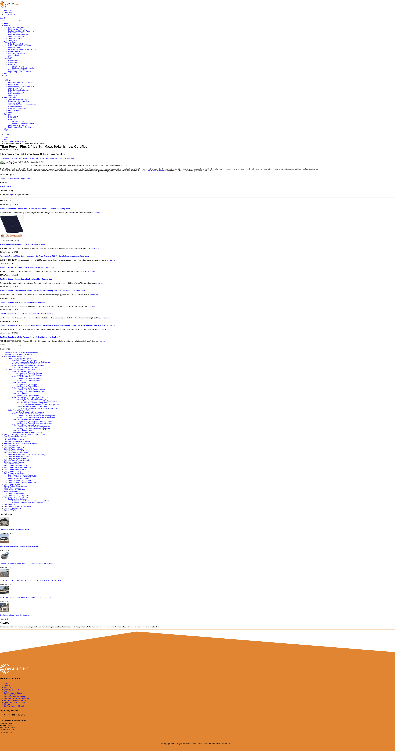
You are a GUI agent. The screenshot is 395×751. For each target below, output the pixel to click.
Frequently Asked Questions (14, 356)
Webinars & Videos (15, 48)
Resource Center (10, 42)
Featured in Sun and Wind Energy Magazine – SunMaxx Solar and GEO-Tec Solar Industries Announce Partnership (44, 256)
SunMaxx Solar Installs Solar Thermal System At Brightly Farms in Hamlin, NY (30, 337)
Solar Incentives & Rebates (14, 462)
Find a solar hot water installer (23, 68)
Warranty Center (14, 55)
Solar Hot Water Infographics (14, 447)
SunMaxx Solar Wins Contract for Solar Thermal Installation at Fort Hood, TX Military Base (35, 209)
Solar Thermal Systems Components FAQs (24, 369)
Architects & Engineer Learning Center (22, 49)
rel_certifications (48, 158)
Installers (11, 64)
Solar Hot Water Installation (14, 449)
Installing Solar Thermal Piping (27, 386)
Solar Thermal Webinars (13, 693)
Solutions (7, 59)
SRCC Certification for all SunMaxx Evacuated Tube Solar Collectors (26, 314)
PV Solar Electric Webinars (14, 440)
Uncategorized (9, 504)
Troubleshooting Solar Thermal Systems (27, 432)
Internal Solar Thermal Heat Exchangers (31, 399)
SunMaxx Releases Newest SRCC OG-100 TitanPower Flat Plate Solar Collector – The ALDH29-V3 (30, 581)
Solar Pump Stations (15, 38)
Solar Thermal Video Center (14, 473)
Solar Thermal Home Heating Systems (26, 419)
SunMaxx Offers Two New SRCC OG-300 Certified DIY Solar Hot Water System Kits (26, 598)
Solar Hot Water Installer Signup (15, 697)
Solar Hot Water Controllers (18, 35)
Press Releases (10, 438)
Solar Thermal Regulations (22, 430)
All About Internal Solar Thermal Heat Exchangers (39, 401)
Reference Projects (15, 51)
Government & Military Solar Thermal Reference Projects (24, 434)
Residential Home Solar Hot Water (16, 698)
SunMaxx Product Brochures (18, 495)
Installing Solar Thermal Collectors (29, 375)
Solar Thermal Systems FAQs (19, 410)
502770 (38, 158)
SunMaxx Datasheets (16, 493)
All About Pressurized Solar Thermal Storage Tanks (39, 408)
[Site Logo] (10, 7)
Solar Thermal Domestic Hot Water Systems (28, 414)
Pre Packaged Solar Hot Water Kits (21, 31)
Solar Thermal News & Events (24, 158)
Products (7, 25)
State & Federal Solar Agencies (15, 486)
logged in (12, 195)
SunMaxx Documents (12, 492)
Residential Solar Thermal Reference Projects (21, 443)
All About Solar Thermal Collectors (29, 373)
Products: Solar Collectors (17, 499)
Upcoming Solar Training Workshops (17, 506)
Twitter (10, 179)
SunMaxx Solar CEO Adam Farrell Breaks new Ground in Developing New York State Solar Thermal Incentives (42, 291)
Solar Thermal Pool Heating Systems (25, 425)
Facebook (3, 179)
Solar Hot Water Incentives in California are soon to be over (19, 546)
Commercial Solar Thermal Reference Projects (21, 353)
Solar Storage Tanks (15, 33)
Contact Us (8, 12)
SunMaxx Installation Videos (18, 479)
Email (29, 179)
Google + (23, 179)
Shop (6, 73)
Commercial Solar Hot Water (14, 702)
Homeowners (13, 61)
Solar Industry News (11, 464)
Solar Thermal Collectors (21, 371)
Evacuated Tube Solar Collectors (20, 27)
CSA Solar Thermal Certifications (24, 360)
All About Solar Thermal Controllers (29, 379)
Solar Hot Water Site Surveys (18, 456)
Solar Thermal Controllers (21, 377)
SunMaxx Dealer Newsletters (14, 490)
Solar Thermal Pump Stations (23, 388)
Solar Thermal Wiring (12, 484)
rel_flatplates (59, 158)
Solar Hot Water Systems (17, 458)
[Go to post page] (12, 238)
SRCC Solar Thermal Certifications (25, 367)
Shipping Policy (10, 695)
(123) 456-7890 (9, 14)
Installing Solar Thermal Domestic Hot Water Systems (35, 417)
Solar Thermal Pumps (20, 393)
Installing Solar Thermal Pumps (27, 395)
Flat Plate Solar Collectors (17, 29)
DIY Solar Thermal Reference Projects (18, 354)
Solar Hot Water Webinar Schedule (17, 460)
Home (6, 23)
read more (98, 213)
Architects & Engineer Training (15, 700)
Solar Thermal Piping (16, 36)
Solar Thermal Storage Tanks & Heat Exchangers (30, 397)
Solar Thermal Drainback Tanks (15, 466)
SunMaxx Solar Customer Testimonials (22, 482)
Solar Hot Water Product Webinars (16, 451)
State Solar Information (12, 488)
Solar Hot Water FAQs (12, 445)
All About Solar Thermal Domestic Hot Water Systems (35, 416)
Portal (10, 57)
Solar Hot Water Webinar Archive (16, 453)
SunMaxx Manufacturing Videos (19, 480)
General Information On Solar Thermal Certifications (31, 362)
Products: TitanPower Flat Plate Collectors (27, 503)
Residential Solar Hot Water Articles (17, 442)
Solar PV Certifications (12, 508)
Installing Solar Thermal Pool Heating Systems (33, 429)
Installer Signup (18, 66)
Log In (6, 134)
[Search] (20, 20)
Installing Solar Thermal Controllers (29, 380)
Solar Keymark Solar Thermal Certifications (28, 366)
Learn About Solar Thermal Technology (22, 475)
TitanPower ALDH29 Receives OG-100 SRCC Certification (22, 244)
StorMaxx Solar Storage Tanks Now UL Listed (14, 615)
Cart (5, 75)
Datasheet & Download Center (19, 46)
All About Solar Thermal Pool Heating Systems (33, 427)
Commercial (12, 62)
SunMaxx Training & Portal (14, 706)
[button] (2, 18)
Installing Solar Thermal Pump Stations (30, 392)
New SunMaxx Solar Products (15, 436)
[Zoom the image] (197, 669)
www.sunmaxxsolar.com (157, 171)
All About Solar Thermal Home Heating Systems (34, 421)
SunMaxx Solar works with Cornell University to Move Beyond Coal (26, 279)
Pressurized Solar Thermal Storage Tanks (31, 406)
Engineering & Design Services (19, 72)
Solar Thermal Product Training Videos (22, 477)
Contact (7, 686)
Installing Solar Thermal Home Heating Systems (34, 423)
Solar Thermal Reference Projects (16, 471)
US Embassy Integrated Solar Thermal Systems (15, 529)
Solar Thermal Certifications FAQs (20, 358)
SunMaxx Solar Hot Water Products (17, 497)
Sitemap (7, 704)
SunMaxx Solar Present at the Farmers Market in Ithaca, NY (23, 302)
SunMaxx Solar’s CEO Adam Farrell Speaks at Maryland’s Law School (27, 267)
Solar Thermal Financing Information (17, 467)
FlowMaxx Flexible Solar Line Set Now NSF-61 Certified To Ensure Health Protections (27, 564)
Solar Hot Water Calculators (18, 44)
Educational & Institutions (17, 70)
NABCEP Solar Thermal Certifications (26, 364)
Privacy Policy (9, 691)
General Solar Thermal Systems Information (28, 412)
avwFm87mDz (7, 158)
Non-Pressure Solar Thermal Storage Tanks (32, 403)
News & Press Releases (17, 53)
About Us (7, 11)
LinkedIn (16, 179)
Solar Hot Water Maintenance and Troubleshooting (26, 454)
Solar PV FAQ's (10, 510)
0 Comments (69, 158)
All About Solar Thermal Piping (27, 384)
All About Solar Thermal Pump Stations (30, 390)
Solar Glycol (12, 40)
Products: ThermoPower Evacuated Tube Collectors (31, 501)
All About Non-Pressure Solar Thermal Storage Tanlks (40, 404)
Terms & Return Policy (12, 689)
